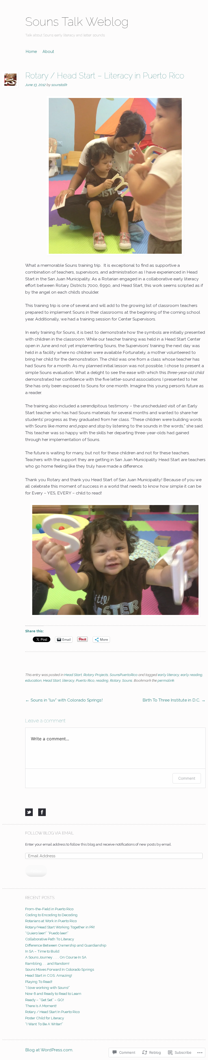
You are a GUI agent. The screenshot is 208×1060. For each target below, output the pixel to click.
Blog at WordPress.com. (49, 1049)
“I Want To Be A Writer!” (44, 1024)
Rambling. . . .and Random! (47, 963)
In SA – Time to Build (42, 951)
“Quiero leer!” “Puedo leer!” (47, 933)
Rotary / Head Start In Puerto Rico (52, 1012)
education (33, 680)
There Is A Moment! (41, 1006)
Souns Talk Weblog (77, 21)
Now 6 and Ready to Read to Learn (53, 993)
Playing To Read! (38, 981)
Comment (186, 778)
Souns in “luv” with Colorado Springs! (64, 700)
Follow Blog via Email (49, 833)
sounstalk (59, 84)
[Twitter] (29, 812)
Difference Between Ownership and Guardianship (65, 945)
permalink (166, 680)
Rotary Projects (95, 674)
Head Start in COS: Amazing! (48, 975)
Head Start (73, 674)
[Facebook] (42, 812)
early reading (191, 674)
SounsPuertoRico (124, 674)
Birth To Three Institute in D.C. (174, 700)
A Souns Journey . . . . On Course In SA (55, 957)
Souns (127, 680)
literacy (68, 680)
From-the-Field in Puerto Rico (49, 909)
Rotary (115, 680)
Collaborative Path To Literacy (49, 939)
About (48, 51)
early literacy (168, 674)
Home (31, 51)
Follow (36, 871)
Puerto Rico (85, 680)
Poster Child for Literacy (44, 1018)
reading (102, 680)
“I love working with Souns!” (47, 987)
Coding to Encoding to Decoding (51, 915)
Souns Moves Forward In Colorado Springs (59, 969)
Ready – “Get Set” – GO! (44, 1000)
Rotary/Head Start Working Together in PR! (60, 927)
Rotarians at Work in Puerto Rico (51, 921)
